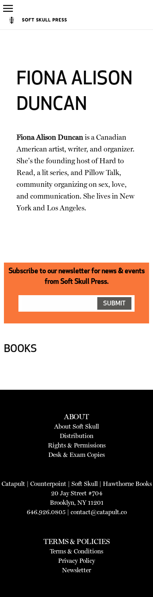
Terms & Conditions (76, 551)
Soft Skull (84, 483)
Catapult (13, 483)
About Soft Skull (76, 426)
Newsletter (76, 570)
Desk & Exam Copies (76, 454)
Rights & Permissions (77, 445)
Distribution (76, 436)
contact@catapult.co (99, 512)
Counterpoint (48, 483)
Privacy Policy (76, 560)
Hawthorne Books (127, 483)
